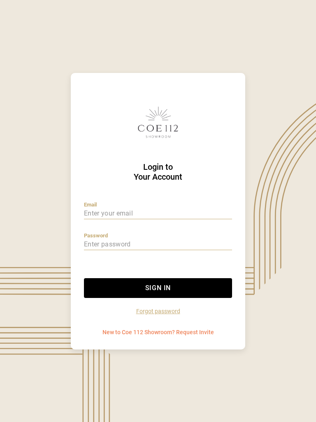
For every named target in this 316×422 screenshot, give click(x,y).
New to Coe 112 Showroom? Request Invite (158, 332)
